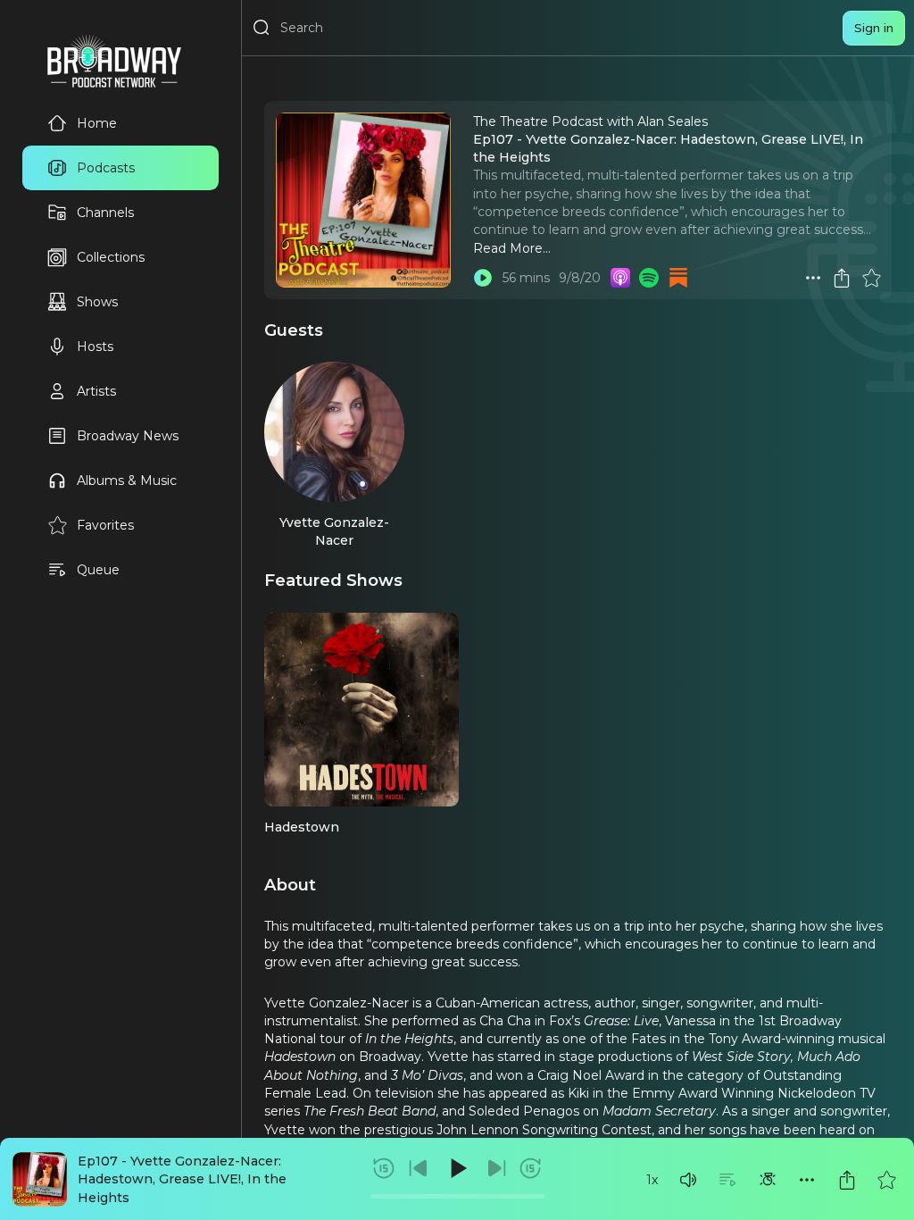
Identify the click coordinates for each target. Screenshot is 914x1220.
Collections (111, 257)
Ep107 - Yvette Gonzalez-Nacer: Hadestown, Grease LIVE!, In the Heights (182, 1179)
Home (97, 123)
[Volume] (688, 1180)
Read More (508, 248)
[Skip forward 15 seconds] (530, 1168)
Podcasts (106, 168)
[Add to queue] (727, 1180)
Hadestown (301, 827)
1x (652, 1180)
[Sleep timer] (767, 1180)
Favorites (105, 525)
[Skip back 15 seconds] (383, 1168)
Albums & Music (127, 480)
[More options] (807, 1180)
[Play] (457, 1168)
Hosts (95, 346)
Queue (98, 570)
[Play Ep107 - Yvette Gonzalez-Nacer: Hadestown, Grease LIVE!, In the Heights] (483, 278)
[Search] (261, 28)
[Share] (847, 1180)
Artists (96, 391)
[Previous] (418, 1168)
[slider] (457, 1196)
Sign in (873, 28)
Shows (97, 302)
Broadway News (128, 436)
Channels (105, 213)
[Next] (496, 1168)
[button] (688, 1180)
